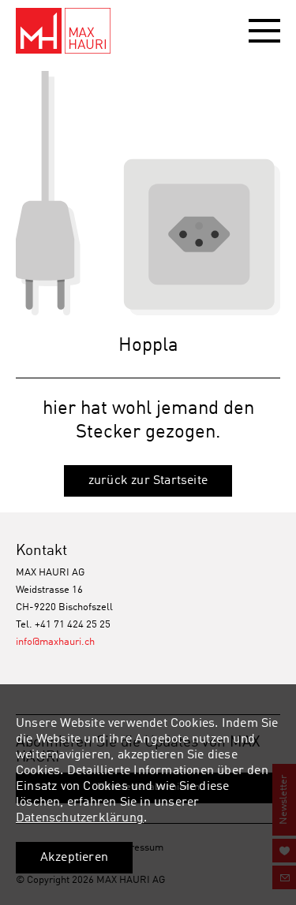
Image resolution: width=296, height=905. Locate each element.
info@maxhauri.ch (55, 642)
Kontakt (41, 550)
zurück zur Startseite (148, 481)
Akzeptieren (74, 857)
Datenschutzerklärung (80, 818)
